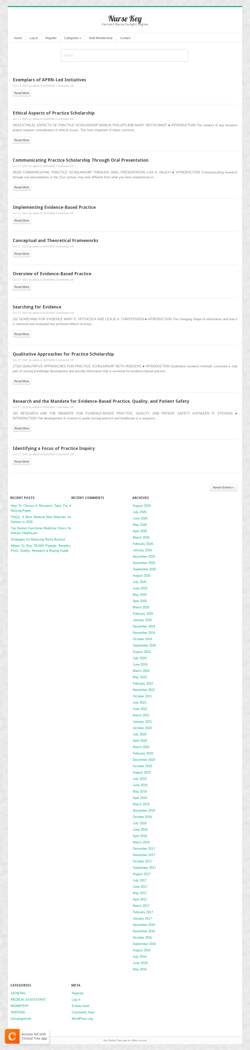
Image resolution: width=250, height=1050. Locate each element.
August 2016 (142, 950)
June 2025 (140, 588)
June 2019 (140, 785)
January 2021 (142, 721)
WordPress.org (82, 1018)
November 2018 (144, 810)
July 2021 (139, 702)
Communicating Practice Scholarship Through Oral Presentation (80, 160)
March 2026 (141, 537)
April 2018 (140, 836)
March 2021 (141, 715)
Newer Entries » (223, 487)
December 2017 (144, 848)
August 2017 (142, 874)
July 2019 (139, 779)
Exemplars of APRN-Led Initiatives (49, 79)
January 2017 (142, 918)
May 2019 (140, 791)
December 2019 (144, 760)
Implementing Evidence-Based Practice (54, 207)
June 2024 (140, 664)
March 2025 (141, 607)
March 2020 (141, 747)
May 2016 (140, 969)
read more (21, 93)
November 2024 (144, 633)
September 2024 (144, 645)
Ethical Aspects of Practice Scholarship (54, 113)
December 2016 (144, 925)
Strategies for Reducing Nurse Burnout (38, 539)
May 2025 (140, 594)
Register (51, 38)
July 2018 (139, 823)
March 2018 (141, 842)
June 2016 (140, 963)
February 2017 (143, 912)
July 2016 (139, 956)
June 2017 (140, 887)
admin (36, 85)
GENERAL (18, 993)
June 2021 (140, 709)
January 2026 (142, 550)
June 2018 (140, 829)
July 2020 (139, 734)
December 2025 (144, 556)
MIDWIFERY (20, 1006)
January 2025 (142, 620)
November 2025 (144, 563)
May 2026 (140, 525)
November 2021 (144, 690)
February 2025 (143, 613)
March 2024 (141, 671)
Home (18, 38)
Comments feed (83, 1012)
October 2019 (142, 766)
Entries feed (80, 1006)
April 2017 (140, 899)
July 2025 (139, 582)
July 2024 (139, 658)
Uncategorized (21, 1018)
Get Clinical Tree (112, 1040)
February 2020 (143, 753)
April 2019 (140, 798)
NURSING (49, 85)
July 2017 (139, 880)
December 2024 (144, 626)
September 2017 (144, 868)
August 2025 (142, 575)
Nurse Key (125, 18)
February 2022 (143, 683)
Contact (125, 38)
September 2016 (144, 944)
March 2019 (141, 804)
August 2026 (142, 506)
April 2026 (140, 531)
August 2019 (142, 772)
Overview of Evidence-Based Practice (52, 273)
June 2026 (140, 518)
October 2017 (142, 861)
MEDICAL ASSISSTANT (28, 999)
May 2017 (140, 893)
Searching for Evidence (37, 306)
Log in (76, 999)
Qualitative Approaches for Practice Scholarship (63, 354)
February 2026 (143, 544)
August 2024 (142, 652)
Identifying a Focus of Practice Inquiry (54, 448)
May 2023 (140, 677)
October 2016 (142, 937)
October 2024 (142, 639)
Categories (72, 38)
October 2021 (142, 696)
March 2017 (141, 906)
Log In (34, 38)
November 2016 (144, 931)
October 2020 (142, 728)
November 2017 (144, 855)
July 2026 (139, 512)
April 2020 (140, 740)
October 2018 (142, 817)
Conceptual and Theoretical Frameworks (55, 240)
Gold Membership (101, 38)
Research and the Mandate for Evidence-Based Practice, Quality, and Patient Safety (101, 401)
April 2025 (140, 601)
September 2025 (144, 569)
